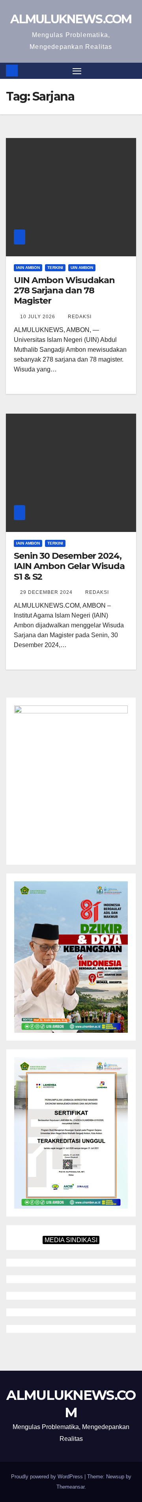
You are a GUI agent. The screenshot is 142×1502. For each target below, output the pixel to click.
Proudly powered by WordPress (47, 1477)
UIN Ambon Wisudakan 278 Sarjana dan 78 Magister (64, 290)
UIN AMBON (82, 267)
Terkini (55, 267)
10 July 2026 (38, 316)
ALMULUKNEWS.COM (71, 19)
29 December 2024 (47, 592)
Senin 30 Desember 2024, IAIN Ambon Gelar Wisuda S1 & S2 (69, 566)
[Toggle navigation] (77, 70)
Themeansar (70, 1487)
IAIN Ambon (28, 267)
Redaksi (80, 316)
